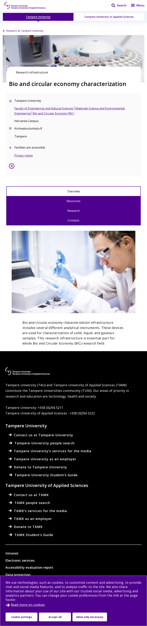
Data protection (17, 574)
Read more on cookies (28, 605)
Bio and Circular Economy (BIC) (53, 113)
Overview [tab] (73, 191)
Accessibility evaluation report (29, 567)
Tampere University (38, 16)
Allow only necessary (89, 617)
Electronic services (20, 560)
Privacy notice (23, 155)
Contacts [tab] (73, 220)
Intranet (11, 553)
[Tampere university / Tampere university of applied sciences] (25, 5)
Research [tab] (73, 211)
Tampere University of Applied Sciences (109, 16)
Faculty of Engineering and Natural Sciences (43, 108)
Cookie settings (21, 617)
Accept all (55, 617)
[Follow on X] (11, 166)
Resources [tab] (73, 201)
